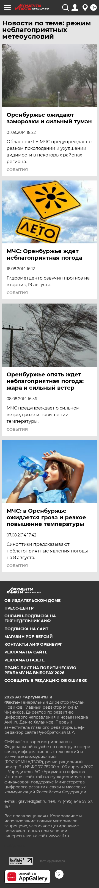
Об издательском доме (32, 600)
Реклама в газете (24, 660)
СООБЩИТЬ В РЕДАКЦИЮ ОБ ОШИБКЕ (45, 680)
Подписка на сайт (26, 628)
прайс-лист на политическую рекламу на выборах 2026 (40, 670)
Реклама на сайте (25, 652)
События (17, 170)
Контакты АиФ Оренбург (33, 644)
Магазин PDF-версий (28, 636)
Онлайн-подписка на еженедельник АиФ (30, 618)
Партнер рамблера (52, 861)
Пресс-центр (19, 608)
